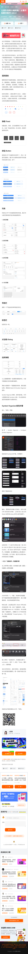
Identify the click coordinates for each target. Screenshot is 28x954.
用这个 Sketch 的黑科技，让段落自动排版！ (8, 909)
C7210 (10, 888)
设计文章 (7, 7)
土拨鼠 (14, 16)
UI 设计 (11, 28)
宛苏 (23, 16)
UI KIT (4, 28)
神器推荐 (23, 908)
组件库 (10, 864)
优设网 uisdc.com (8, 928)
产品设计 (23, 896)
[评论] (15, 824)
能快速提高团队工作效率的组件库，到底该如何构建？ (9, 873)
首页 (2, 7)
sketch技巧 (11, 913)
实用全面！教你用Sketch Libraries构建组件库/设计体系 (9, 885)
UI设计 (12, 7)
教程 (24, 884)
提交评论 (10, 830)
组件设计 (18, 28)
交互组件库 (11, 876)
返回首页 (6, 937)
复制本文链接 (6, 759)
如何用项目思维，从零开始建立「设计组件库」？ (9, 860)
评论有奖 (12, 18)
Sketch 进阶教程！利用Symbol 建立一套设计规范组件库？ (8, 897)
